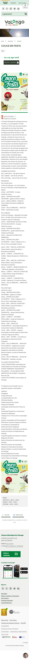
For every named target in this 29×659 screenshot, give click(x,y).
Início (2, 41)
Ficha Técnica (13, 620)
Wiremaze (25, 643)
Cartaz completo (8, 116)
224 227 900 (9, 543)
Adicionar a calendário (10, 62)
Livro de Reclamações (14, 612)
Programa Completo (9, 118)
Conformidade (5, 631)
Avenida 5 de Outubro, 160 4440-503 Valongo (9, 539)
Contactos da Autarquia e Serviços (10, 623)
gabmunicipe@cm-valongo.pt (14, 546)
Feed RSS (23, 623)
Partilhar (19, 515)
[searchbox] (14, 14)
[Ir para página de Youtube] (7, 588)
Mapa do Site (4, 620)
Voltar (6, 515)
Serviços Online (5, 3)
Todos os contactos (6, 554)
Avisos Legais (4, 634)
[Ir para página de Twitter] (15, 588)
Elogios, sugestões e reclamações (10, 596)
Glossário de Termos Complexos (9, 628)
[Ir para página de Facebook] (3, 588)
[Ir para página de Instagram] (11, 588)
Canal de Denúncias (6, 602)
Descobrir (10, 41)
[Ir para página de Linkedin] (19, 588)
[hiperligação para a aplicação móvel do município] (14, 571)
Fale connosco (5, 598)
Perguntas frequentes (7, 600)
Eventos (19, 41)
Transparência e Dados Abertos (18, 631)
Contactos (13, 2)
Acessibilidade (5, 626)
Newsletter (4, 593)
